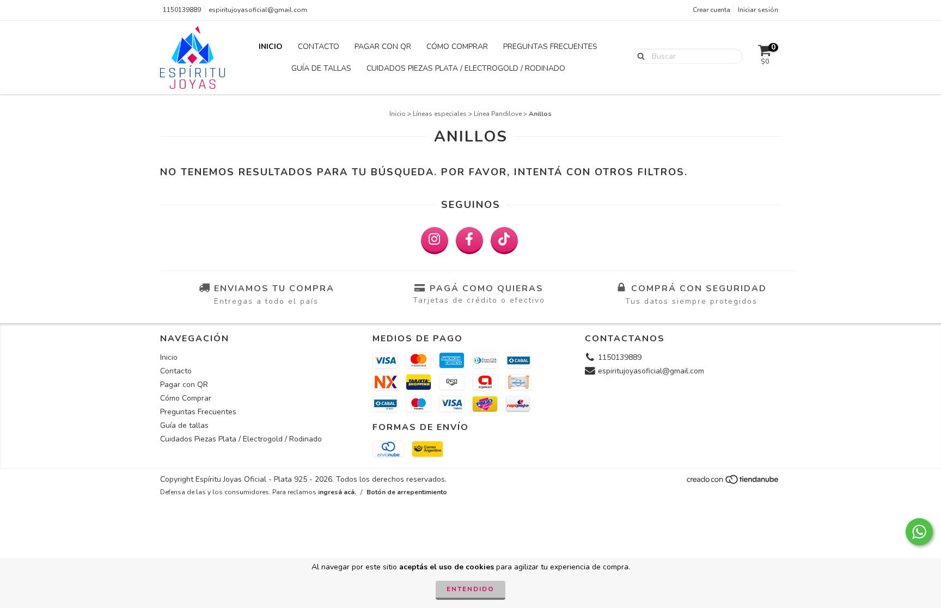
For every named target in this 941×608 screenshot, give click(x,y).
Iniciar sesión (758, 9)
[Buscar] (638, 55)
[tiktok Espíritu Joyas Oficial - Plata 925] (504, 240)
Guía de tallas (321, 68)
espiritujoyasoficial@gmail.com (258, 9)
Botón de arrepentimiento (406, 492)
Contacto (318, 46)
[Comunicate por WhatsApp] (919, 531)
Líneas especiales (440, 113)
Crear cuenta (711, 9)
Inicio (271, 46)
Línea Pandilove (498, 113)
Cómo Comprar (457, 46)
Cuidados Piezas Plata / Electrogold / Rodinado (465, 68)
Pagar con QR (383, 46)
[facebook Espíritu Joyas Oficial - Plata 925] (469, 240)
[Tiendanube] (733, 482)
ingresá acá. (337, 492)
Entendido (470, 589)
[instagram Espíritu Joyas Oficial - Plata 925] (434, 240)
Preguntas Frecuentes (550, 46)
